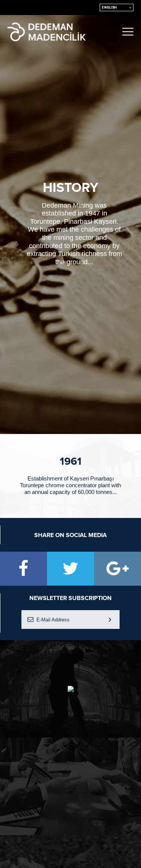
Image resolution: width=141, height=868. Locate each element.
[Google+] (117, 568)
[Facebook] (23, 568)
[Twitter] (70, 568)
